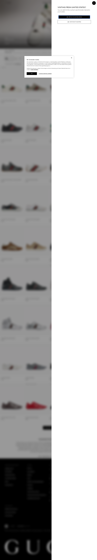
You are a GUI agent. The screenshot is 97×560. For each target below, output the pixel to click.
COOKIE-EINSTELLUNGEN (45, 73)
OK (32, 73)
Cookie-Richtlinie (34, 69)
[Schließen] (71, 57)
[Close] (94, 3)
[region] (49, 67)
